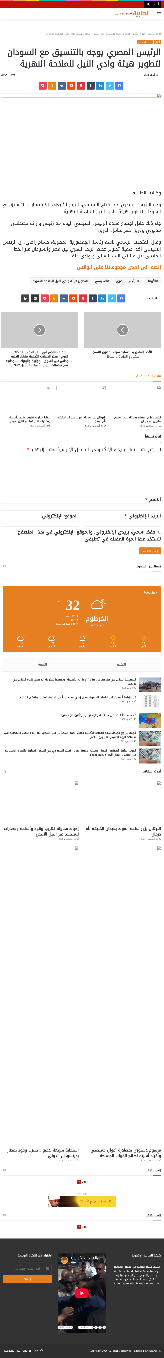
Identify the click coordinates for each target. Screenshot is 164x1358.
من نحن (27, 1350)
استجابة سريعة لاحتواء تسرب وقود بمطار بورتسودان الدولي (43, 1152)
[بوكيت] (43, 86)
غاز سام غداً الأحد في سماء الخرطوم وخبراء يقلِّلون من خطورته (98, 715)
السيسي (101, 281)
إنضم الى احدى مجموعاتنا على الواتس (119, 267)
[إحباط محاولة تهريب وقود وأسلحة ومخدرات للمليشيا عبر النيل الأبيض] (25, 400)
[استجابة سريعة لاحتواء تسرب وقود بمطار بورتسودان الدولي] (41, 995)
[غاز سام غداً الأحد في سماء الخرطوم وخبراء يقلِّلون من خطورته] (150, 720)
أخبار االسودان (145, 42)
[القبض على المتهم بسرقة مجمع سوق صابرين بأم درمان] (136, 400)
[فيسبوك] (119, 86)
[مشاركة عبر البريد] (35, 298)
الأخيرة (42, 664)
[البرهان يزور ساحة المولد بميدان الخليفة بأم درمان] (81, 400)
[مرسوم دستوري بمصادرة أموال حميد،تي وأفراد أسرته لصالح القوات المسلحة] (123, 995)
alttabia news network (146, 1350)
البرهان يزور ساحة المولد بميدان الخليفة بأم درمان (82, 419)
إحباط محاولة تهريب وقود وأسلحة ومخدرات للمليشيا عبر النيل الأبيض (29, 419)
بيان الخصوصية (12, 1350)
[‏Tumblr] (91, 86)
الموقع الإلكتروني (60, 516)
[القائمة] (159, 15)
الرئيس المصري (126, 281)
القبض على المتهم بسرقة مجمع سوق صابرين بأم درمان (137, 419)
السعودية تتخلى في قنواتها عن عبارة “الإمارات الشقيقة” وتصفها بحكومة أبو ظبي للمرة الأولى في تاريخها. (74, 681)
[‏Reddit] (71, 86)
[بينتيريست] (81, 86)
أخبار (143, 33)
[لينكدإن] (100, 86)
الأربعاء (151, 281)
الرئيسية (153, 33)
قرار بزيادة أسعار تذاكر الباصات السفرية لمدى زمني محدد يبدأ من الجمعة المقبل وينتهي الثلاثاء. (77, 697)
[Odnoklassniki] (52, 86)
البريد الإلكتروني (142, 516)
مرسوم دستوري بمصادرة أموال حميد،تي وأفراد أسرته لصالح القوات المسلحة (126, 1152)
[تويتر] (110, 86)
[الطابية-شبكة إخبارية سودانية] (131, 14)
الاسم (153, 499)
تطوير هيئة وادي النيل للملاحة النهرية (59, 281)
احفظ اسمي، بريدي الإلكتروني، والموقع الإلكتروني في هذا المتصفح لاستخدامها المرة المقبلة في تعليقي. (89, 535)
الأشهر (121, 664)
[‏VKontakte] (62, 86)
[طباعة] (25, 298)
